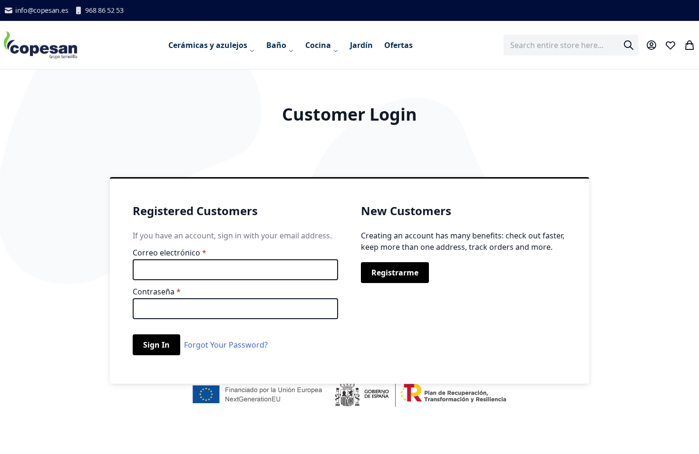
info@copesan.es (41, 10)
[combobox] (571, 45)
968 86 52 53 (104, 10)
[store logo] (41, 44)
